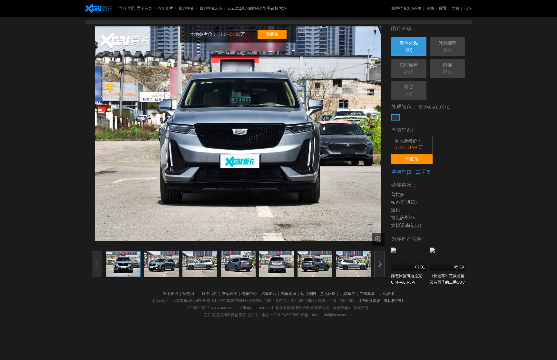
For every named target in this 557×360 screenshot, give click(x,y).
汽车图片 (165, 8)
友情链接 (229, 293)
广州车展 (367, 293)
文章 (455, 8)
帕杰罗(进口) (404, 202)
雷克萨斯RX (403, 217)
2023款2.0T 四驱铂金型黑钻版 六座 (257, 8)
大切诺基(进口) (406, 225)
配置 (443, 8)
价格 (430, 8)
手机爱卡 (387, 293)
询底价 (272, 34)
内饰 (447, 68)
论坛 (468, 8)
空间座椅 (409, 68)
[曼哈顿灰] (395, 117)
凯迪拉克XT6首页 (406, 8)
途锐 (395, 210)
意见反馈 (328, 293)
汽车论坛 (288, 293)
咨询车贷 (401, 172)
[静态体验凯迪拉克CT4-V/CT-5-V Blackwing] (408, 259)
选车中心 (249, 293)
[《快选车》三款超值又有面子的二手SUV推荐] (447, 259)
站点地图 (308, 293)
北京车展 (347, 293)
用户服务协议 (368, 300)
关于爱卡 (170, 293)
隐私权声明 (393, 300)
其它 (408, 90)
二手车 (423, 172)
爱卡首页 (144, 8)
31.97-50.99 (229, 34)
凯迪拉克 (186, 8)
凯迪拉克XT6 (211, 8)
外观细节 (447, 47)
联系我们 (210, 293)
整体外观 (409, 47)
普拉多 (398, 194)
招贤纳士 (190, 293)
